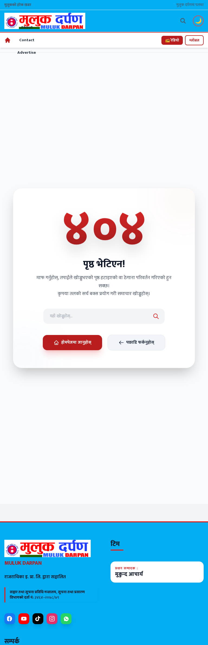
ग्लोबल (194, 40)
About (27, 27)
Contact (26, 40)
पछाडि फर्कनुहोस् (140, 342)
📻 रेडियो (172, 40)
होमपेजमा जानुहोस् (76, 342)
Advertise (26, 52)
